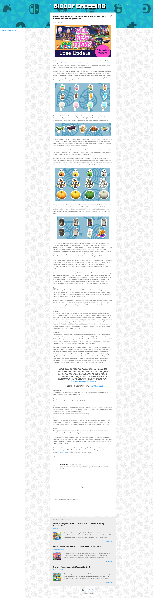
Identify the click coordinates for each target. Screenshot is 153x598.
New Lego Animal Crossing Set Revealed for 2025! (71, 567)
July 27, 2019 (97, 386)
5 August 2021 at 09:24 (75, 464)
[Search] (127, 5)
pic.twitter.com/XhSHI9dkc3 (83, 381)
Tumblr (66, 452)
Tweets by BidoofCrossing (8, 30)
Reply (62, 471)
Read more (108, 541)
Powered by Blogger (90, 590)
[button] (111, 16)
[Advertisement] (122, 39)
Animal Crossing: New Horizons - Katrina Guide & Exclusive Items (77, 546)
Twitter (60, 452)
